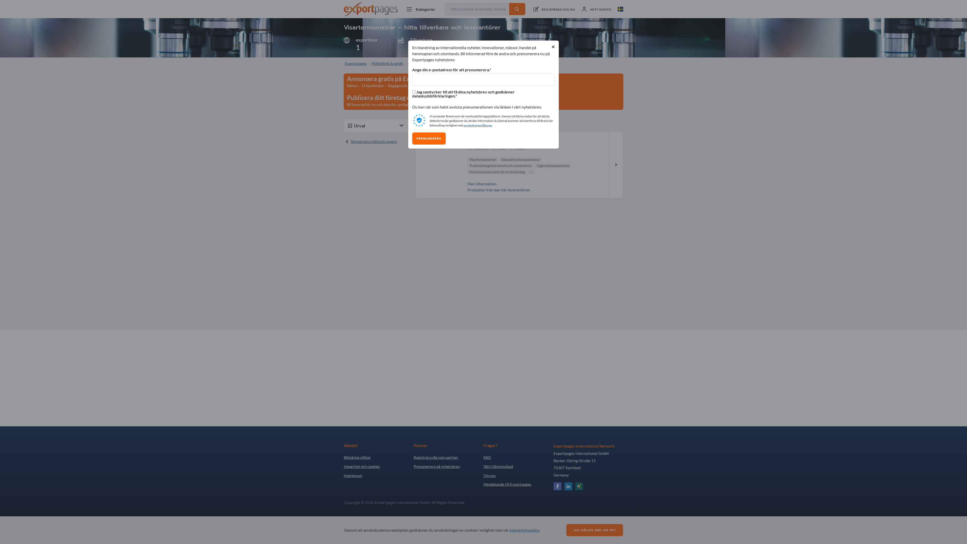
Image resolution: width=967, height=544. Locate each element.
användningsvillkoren (478, 125)
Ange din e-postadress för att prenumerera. (451, 70)
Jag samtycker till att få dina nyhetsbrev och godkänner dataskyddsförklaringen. (463, 94)
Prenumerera (429, 138)
